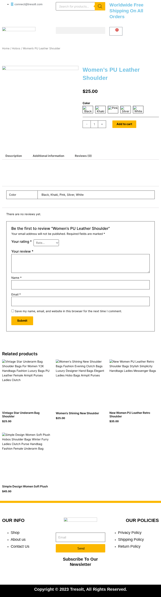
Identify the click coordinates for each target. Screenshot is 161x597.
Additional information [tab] (48, 155)
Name (16, 277)
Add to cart (124, 124)
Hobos (16, 48)
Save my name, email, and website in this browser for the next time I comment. (68, 311)
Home (5, 48)
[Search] (100, 6)
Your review (22, 251)
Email (16, 294)
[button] (80, 30)
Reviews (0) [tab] (83, 155)
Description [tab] (13, 155)
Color (86, 103)
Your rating (21, 241)
